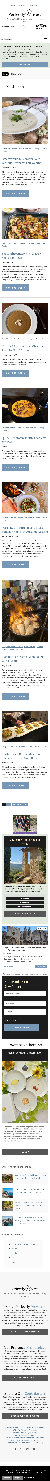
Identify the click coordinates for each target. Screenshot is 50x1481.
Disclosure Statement (31, 1440)
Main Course (29, 647)
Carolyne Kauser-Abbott (13, 149)
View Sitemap (38, 1443)
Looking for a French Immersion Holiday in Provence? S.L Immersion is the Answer (30, 1221)
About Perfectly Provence (25, 1331)
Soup (45, 149)
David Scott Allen (9, 339)
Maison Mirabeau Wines (12, 517)
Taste (4, 151)
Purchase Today (25, 64)
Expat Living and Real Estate (23, 1244)
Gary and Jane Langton (12, 647)
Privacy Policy (11, 1020)
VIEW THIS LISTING (24, 913)
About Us (14, 5)
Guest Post (7, 243)
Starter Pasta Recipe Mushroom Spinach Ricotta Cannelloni (22, 756)
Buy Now (25, 1152)
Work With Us (23, 5)
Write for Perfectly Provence (25, 1430)
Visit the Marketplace (25, 1377)
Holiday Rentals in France (25, 1435)
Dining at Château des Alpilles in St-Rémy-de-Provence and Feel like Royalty (30, 1205)
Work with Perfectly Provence (25, 1432)
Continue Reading (15, 193)
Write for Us (34, 5)
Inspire (14, 1253)
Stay (13, 1257)
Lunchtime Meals (20, 243)
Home (5, 74)
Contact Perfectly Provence (18, 1443)
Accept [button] (7, 1477)
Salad (44, 517)
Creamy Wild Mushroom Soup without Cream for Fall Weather (22, 161)
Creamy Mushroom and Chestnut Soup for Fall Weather (23, 348)
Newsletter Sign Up (13, 1427)
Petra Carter (23, 428)
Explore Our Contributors (25, 1416)
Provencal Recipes (33, 149)
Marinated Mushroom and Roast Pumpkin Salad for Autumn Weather (25, 530)
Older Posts (19, 804)
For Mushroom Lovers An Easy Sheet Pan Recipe (21, 255)
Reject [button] (17, 1477)
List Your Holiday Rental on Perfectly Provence (25, 1437)
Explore (15, 1249)
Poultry (40, 647)
